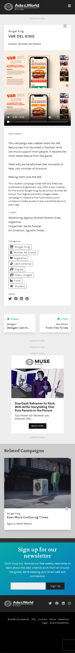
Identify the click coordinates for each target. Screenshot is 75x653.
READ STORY (37, 425)
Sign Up (55, 586)
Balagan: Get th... (18, 327)
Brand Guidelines (59, 622)
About (52, 619)
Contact (42, 619)
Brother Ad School (29, 44)
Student (20, 286)
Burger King (16, 31)
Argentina (20, 258)
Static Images (23, 275)
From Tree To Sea (57, 327)
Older (64, 319)
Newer (15, 319)
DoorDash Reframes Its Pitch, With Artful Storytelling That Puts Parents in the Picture (35, 406)
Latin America (22, 263)
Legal (45, 622)
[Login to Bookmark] (65, 26)
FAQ (33, 619)
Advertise (63, 619)
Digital (19, 269)
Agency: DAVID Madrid (19, 523)
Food (17, 280)
